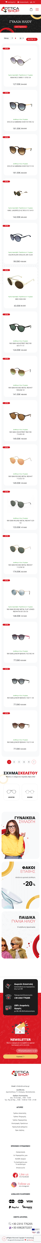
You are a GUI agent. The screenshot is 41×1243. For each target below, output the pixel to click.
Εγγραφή (20, 1056)
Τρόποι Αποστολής (19, 1113)
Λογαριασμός (20, 1152)
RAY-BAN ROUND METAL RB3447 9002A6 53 (20, 389)
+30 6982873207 (22, 1227)
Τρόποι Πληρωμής (19, 1117)
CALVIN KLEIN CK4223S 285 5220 (20, 255)
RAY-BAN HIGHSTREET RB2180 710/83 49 (20, 433)
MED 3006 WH (20, 299)
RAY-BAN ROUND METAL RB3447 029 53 (20, 522)
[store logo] (10, 9)
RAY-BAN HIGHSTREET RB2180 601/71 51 (20, 344)
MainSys (30, 1240)
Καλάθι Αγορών (20, 1159)
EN (34, 2)
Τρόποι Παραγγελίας (20, 1120)
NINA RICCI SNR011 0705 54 (20, 77)
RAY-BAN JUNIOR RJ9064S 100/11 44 (20, 698)
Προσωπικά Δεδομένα (19, 1127)
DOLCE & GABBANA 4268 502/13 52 (20, 166)
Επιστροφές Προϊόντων (20, 1123)
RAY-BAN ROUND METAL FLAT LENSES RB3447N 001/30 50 (20, 610)
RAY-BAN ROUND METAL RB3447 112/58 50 (20, 566)
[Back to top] (4, 1239)
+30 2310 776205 (22, 1223)
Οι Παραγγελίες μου (20, 1155)
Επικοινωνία (20, 1168)
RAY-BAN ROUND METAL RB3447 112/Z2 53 (20, 477)
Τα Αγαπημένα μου (20, 1162)
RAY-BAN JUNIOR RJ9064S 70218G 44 (20, 654)
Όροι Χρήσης (19, 1130)
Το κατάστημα (21, 1164)
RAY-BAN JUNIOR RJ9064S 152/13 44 (20, 742)
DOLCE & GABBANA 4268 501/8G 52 (20, 122)
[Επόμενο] (34, 762)
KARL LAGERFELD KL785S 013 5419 (20, 210)
